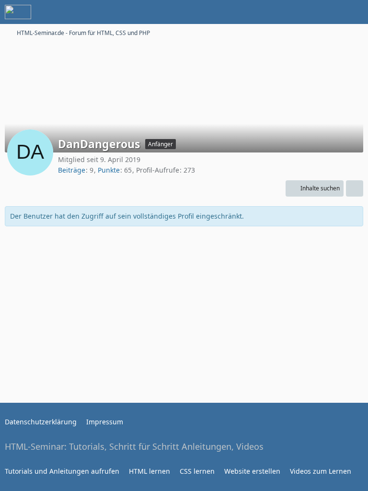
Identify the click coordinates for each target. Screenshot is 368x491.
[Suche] (307, 12)
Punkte (109, 170)
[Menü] (355, 12)
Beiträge (71, 170)
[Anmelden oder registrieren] (331, 12)
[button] (315, 188)
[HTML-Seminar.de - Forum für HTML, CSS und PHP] (18, 12)
